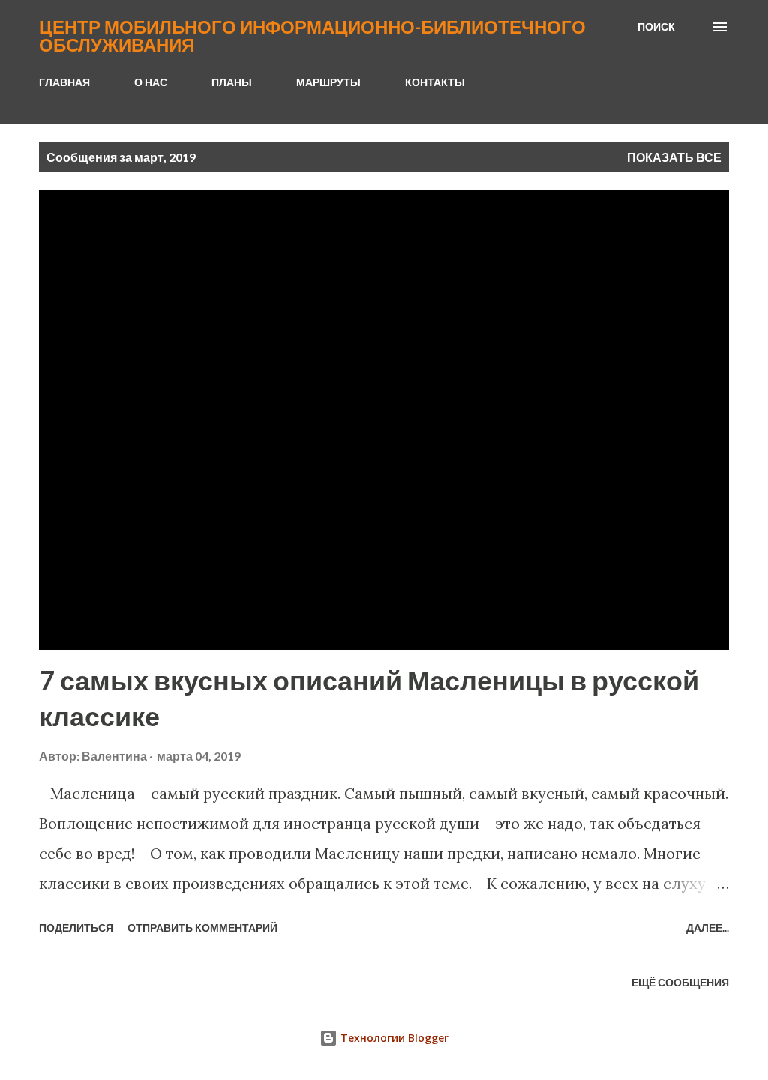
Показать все (674, 157)
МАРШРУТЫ (328, 82)
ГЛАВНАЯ (64, 82)
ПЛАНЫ (232, 82)
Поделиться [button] (76, 927)
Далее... (707, 927)
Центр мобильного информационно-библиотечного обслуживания (312, 35)
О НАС (150, 82)
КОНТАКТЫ (435, 82)
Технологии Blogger (393, 1038)
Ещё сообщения (680, 982)
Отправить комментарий (203, 927)
